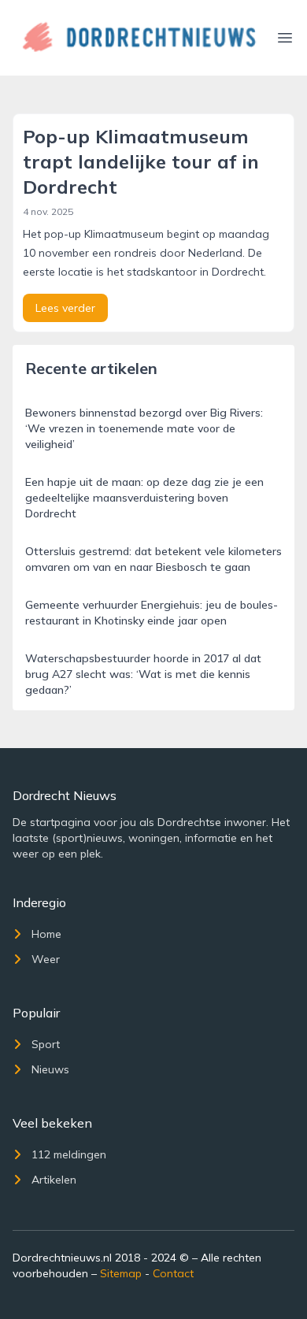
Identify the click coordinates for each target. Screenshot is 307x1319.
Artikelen (53, 1180)
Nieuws (50, 1069)
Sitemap (121, 1273)
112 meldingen (68, 1154)
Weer (45, 959)
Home (46, 934)
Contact (173, 1273)
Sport (45, 1044)
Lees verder (65, 308)
